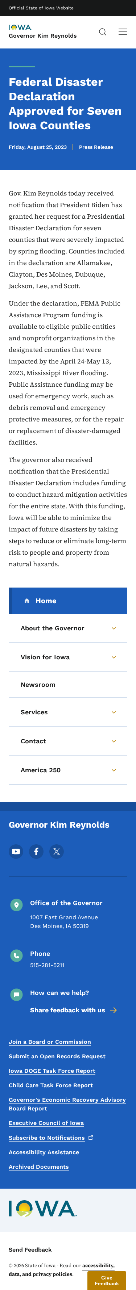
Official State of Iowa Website (41, 7)
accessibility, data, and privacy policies (62, 1270)
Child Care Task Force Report (51, 1085)
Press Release (96, 147)
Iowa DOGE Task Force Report (52, 1070)
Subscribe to (47, 1137)
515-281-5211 (47, 965)
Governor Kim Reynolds (43, 35)
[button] (106, 1280)
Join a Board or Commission (50, 1041)
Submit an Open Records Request (57, 1056)
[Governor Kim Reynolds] (27, 28)
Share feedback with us (67, 1010)
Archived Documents (39, 1166)
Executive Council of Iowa (46, 1122)
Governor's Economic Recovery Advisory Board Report (67, 1104)
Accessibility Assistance (44, 1152)
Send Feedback (30, 1249)
